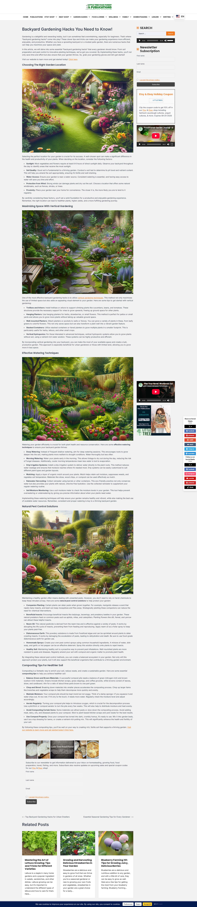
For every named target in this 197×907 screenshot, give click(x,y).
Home (25, 17)
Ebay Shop (64, 17)
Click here (73, 59)
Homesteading (140, 17)
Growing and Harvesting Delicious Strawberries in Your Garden (77, 863)
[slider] (170, 40)
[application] (156, 40)
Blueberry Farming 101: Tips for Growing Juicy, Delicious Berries (114, 863)
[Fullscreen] (172, 144)
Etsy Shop (49, 17)
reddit (191, 440)
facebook (191, 431)
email (191, 444)
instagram (191, 474)
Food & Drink (98, 17)
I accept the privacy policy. (39, 797)
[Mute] (165, 40)
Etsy (34, 768)
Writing (167, 17)
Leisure (155, 17)
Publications (36, 17)
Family (125, 17)
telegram (191, 449)
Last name (30, 780)
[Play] (140, 40)
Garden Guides (80, 17)
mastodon (191, 453)
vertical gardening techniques (90, 298)
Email (28, 789)
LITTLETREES (157, 100)
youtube (191, 478)
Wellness (113, 17)
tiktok (191, 487)
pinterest (191, 435)
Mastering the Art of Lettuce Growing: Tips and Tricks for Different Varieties (38, 864)
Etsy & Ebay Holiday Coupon (156, 94)
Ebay (40, 768)
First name (30, 772)
